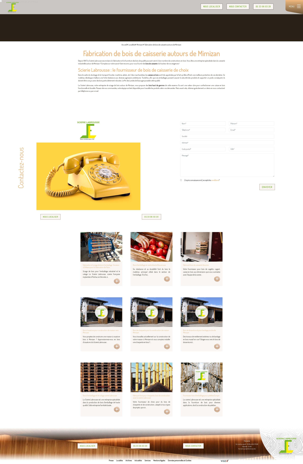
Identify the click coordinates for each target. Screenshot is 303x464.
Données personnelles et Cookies (179, 460)
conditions (215, 180)
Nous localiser (211, 6)
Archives (129, 460)
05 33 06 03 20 (263, 6)
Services (148, 460)
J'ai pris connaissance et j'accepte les (202, 180)
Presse (111, 460)
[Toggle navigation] (295, 7)
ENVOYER (267, 187)
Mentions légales (159, 460)
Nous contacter (238, 6)
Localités (119, 460)
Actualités (138, 460)
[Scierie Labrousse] (12, 7)
